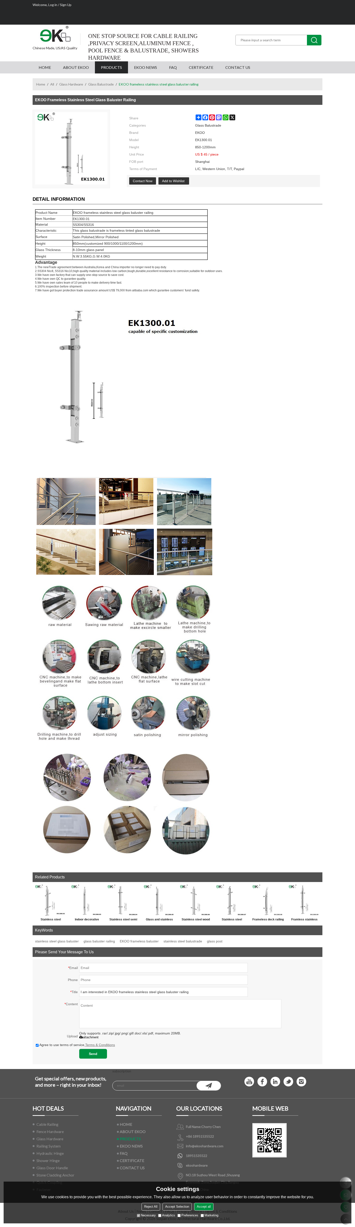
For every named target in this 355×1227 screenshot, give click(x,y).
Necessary (148, 1215)
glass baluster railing (99, 941)
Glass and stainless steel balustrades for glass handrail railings (159, 920)
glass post (214, 941)
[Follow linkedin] (275, 1081)
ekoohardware (197, 1165)
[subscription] (209, 1085)
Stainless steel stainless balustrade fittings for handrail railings (232, 920)
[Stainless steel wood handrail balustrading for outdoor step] (195, 900)
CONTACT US (237, 67)
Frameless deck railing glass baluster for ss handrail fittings (268, 920)
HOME (45, 67)
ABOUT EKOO (76, 67)
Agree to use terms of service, (77, 1045)
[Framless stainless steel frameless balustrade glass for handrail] (304, 900)
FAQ (173, 67)
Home (40, 84)
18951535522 (196, 1156)
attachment (91, 1037)
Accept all (204, 1207)
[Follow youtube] (249, 1081)
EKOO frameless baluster (139, 941)
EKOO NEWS (145, 67)
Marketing (211, 1215)
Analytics (168, 1215)
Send (93, 1054)
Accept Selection (177, 1207)
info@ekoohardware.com (204, 1146)
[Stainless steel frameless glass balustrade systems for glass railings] (50, 900)
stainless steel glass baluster (57, 941)
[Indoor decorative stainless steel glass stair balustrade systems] (87, 900)
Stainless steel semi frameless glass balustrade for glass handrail (123, 920)
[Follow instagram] (301, 1081)
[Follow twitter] (288, 1081)
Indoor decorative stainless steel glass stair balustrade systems (87, 920)
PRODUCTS (111, 67)
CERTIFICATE (201, 67)
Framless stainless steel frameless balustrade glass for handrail (304, 920)
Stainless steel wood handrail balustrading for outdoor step (195, 920)
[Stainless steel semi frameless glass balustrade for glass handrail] (123, 900)
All (52, 84)
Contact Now (142, 181)
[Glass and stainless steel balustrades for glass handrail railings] (159, 900)
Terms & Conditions (100, 1045)
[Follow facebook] (262, 1081)
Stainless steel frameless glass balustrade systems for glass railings (50, 920)
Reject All (150, 1207)
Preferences (189, 1215)
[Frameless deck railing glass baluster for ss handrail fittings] (268, 900)
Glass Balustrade (101, 84)
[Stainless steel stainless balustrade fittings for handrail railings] (232, 900)
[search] (314, 40)
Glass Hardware (71, 84)
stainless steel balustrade (182, 941)
